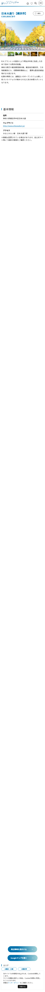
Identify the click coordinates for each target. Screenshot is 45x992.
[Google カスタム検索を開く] (36, 3)
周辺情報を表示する (19, 949)
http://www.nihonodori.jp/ (14, 126)
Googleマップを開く (19, 958)
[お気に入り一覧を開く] (32, 3)
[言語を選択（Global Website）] (28, 3)
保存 (39, 13)
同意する (22, 986)
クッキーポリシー (14, 983)
